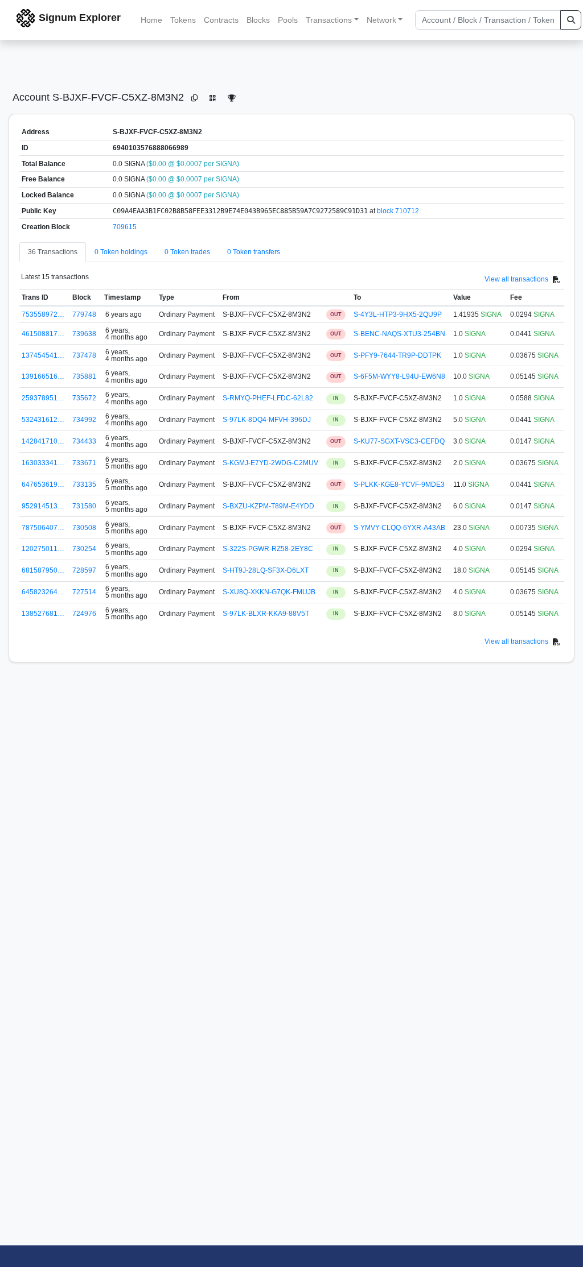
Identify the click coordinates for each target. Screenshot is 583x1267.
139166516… (43, 376)
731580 (84, 506)
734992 (84, 420)
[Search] (570, 20)
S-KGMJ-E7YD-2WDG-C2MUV (270, 463)
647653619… (43, 484)
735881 (84, 376)
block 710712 (398, 211)
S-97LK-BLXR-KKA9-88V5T (266, 614)
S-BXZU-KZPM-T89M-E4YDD (268, 506)
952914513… (43, 506)
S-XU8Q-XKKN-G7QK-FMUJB (269, 592)
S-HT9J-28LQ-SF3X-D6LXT (266, 570)
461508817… (43, 334)
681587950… (43, 570)
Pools (288, 19)
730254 (84, 549)
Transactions (329, 19)
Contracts (221, 19)
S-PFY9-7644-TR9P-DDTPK (397, 355)
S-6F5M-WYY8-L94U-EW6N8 (399, 376)
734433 (84, 441)
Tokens (183, 19)
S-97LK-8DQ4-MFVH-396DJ (267, 420)
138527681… (43, 614)
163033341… (43, 463)
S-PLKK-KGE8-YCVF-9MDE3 (399, 484)
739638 (84, 334)
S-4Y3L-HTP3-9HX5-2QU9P (398, 314)
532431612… (43, 420)
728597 (84, 570)
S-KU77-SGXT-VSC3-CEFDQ (399, 441)
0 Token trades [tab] (187, 252)
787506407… (43, 528)
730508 (84, 528)
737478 (84, 355)
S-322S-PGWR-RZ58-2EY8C (268, 549)
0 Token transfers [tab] (253, 252)
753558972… (43, 314)
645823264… (43, 592)
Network (381, 19)
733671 (84, 463)
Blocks (258, 19)
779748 (84, 314)
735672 (84, 398)
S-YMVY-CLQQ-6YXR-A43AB (399, 528)
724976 (84, 614)
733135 (84, 484)
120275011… (43, 549)
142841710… (43, 441)
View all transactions (516, 279)
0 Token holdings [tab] (121, 252)
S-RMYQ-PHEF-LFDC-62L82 (268, 398)
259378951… (43, 398)
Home (151, 19)
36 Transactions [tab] (52, 252)
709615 (125, 227)
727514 (84, 592)
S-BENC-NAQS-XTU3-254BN (399, 334)
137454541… (43, 355)
